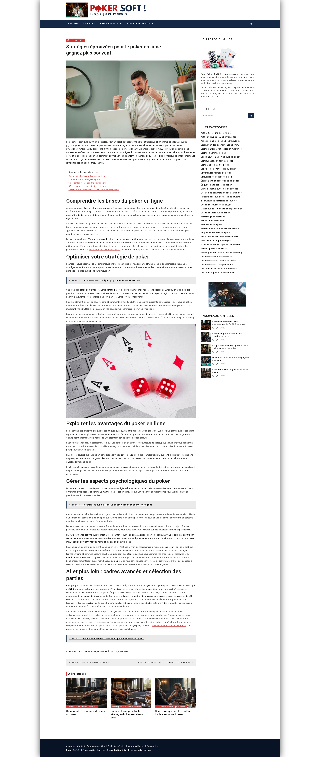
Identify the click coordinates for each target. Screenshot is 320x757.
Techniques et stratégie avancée (92, 651)
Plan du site (152, 746)
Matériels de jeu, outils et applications (221, 208)
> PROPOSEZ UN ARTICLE (140, 23)
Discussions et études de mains (217, 177)
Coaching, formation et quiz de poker (220, 157)
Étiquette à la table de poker (216, 185)
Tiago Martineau (121, 651)
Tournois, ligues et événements (217, 272)
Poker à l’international (213, 220)
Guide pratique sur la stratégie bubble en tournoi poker (173, 713)
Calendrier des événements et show (220, 145)
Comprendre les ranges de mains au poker (86, 713)
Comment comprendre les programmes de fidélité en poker (228, 322)
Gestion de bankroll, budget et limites (221, 192)
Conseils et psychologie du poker (218, 169)
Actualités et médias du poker (216, 133)
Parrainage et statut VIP (213, 216)
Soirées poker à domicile (214, 248)
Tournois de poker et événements (219, 268)
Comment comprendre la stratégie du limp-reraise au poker (127, 714)
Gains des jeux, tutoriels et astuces (219, 189)
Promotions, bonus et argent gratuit (220, 228)
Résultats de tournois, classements (219, 236)
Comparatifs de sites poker (215, 165)
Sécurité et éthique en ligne (216, 240)
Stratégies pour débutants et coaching (221, 252)
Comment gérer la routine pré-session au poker (227, 334)
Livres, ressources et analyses (217, 204)
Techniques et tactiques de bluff (218, 264)
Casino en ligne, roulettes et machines (221, 149)
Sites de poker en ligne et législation (221, 244)
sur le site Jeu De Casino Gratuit (104, 249)
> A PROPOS (89, 23)
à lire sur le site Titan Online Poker (169, 625)
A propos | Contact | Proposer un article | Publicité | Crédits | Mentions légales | (106, 746)
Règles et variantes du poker (216, 232)
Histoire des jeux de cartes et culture (220, 196)
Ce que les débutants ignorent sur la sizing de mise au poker (230, 346)
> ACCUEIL (73, 23)
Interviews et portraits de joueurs (219, 200)
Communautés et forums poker (217, 161)
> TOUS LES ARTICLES (111, 23)
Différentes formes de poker (216, 173)
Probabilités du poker (212, 224)
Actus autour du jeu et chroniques (218, 137)
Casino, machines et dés (213, 153)
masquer (97, 172)
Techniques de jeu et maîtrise (216, 256)
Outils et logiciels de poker (215, 212)
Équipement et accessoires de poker (220, 181)
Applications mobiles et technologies (220, 141)
